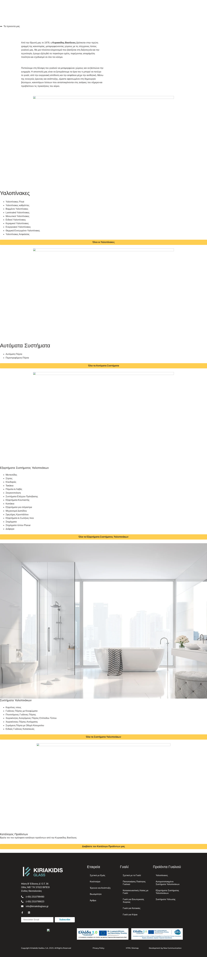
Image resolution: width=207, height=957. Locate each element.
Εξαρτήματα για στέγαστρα (19, 507)
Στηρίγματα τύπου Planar (18, 525)
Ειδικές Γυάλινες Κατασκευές (20, 729)
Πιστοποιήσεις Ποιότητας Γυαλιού (134, 882)
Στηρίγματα (11, 522)
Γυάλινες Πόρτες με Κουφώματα (21, 711)
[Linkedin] (29, 912)
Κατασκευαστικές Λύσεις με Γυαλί (135, 891)
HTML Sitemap (132, 948)
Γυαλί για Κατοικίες (131, 908)
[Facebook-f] (22, 912)
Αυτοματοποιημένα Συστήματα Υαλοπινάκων (168, 882)
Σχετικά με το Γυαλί (132, 875)
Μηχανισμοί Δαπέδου (16, 511)
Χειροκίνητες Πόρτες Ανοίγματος (22, 722)
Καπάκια (10, 503)
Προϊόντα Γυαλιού (167, 867)
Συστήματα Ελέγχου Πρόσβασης (22, 496)
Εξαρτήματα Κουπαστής (18, 500)
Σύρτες (9, 478)
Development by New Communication (165, 948)
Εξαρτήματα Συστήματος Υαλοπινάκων (167, 891)
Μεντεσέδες (11, 475)
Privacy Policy (98, 948)
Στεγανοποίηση (13, 493)
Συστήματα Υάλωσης (165, 899)
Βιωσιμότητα (96, 894)
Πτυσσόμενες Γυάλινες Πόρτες (21, 714)
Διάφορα (10, 529)
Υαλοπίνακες (162, 875)
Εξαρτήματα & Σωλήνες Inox (20, 518)
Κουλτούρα (95, 881)
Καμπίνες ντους (13, 707)
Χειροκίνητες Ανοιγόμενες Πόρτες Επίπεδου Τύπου (31, 718)
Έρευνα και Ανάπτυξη (100, 888)
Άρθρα (93, 900)
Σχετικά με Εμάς (97, 875)
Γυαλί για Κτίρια (130, 914)
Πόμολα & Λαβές (14, 489)
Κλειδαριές (11, 482)
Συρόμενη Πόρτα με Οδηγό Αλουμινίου (25, 725)
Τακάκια (9, 485)
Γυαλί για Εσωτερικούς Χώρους (133, 900)
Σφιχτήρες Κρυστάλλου (17, 514)
